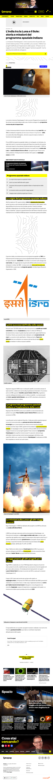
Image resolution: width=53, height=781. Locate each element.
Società (47, 16)
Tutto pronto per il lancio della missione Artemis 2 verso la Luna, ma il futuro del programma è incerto (44, 678)
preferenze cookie (29, 772)
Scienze (12, 16)
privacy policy (28, 763)
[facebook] (48, 758)
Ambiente (28, 751)
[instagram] (42, 758)
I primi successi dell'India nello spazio (18, 182)
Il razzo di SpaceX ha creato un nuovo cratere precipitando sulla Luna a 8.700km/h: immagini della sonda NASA (7, 727)
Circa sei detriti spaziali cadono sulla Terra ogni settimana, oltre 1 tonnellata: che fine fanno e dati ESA (33, 726)
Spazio (42, 16)
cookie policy (28, 765)
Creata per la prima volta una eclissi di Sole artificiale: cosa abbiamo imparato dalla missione (20, 678)
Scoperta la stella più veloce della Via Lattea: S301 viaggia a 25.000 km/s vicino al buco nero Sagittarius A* (40, 704)
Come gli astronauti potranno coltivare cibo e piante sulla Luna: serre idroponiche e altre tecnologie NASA (20, 726)
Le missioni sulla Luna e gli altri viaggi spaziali (20, 190)
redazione (28, 770)
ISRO (8, 645)
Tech (38, 16)
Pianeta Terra (19, 16)
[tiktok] (39, 758)
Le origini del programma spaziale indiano (19, 179)
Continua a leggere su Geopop (26, 657)
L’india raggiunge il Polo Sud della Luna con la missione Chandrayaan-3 (32, 677)
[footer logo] (12, 758)
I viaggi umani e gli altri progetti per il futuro (19, 193)
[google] (13, 778)
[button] (50, 11)
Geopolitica (32, 16)
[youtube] (45, 758)
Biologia (22, 751)
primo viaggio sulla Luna (38, 265)
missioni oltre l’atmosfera (37, 202)
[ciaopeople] (46, 778)
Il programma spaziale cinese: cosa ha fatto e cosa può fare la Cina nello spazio (8, 678)
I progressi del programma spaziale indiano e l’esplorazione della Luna (25, 186)
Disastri (33, 751)
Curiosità (12, 751)
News (3, 751)
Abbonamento (5, 16)
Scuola (17, 751)
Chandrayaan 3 (27, 551)
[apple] (6, 778)
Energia (26, 16)
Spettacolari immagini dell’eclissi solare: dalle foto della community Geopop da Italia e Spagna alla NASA (45, 726)
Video (7, 751)
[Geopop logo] (6, 11)
